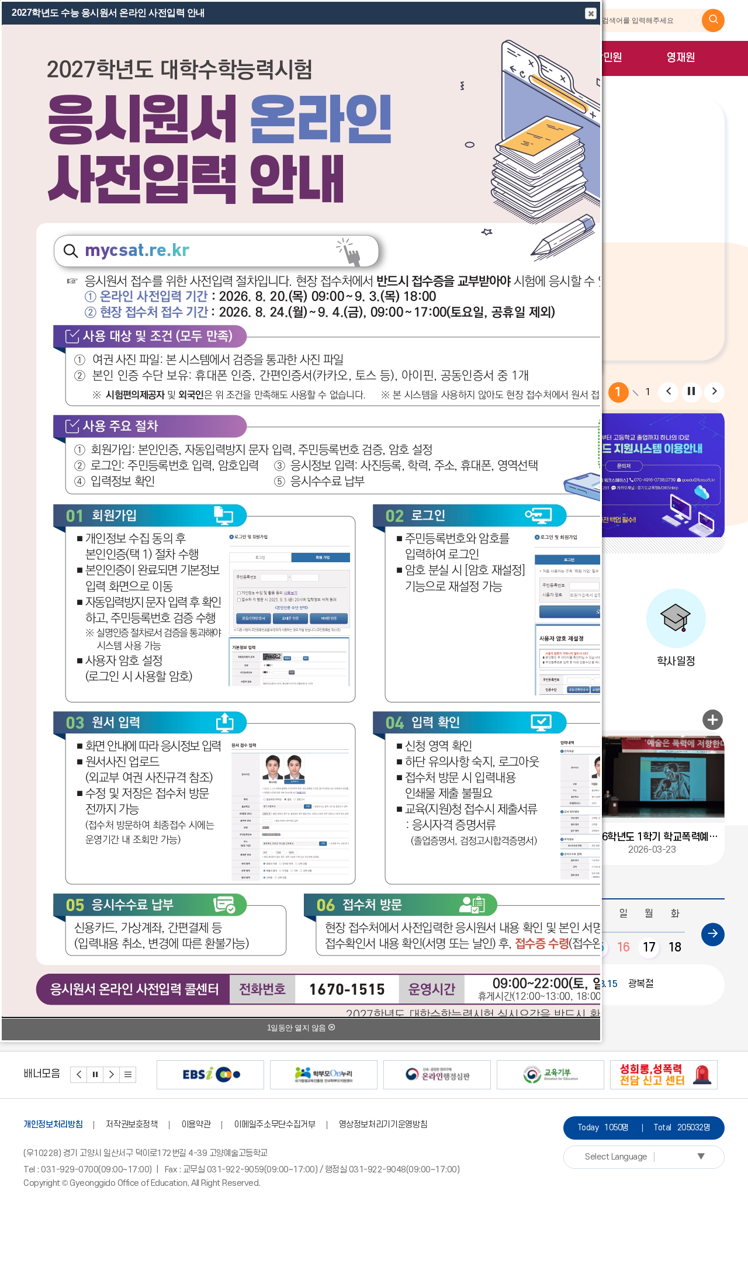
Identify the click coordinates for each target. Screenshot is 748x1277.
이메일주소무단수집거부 (274, 1125)
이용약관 (196, 1125)
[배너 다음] (111, 1075)
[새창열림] (713, 20)
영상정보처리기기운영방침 (383, 1125)
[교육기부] (550, 1074)
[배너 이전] (79, 1075)
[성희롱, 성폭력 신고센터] (664, 1074)
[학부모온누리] (324, 1074)
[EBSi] (210, 1074)
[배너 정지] (95, 1075)
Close (591, 13)
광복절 (623, 984)
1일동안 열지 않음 (297, 1027)
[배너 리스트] (128, 1075)
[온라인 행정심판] (437, 1074)
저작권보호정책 (132, 1125)
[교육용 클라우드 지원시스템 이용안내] (623, 475)
